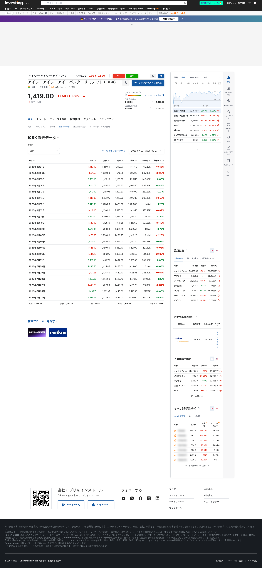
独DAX (177, 130)
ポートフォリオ (176, 501)
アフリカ (152, 13)
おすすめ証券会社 (184, 316)
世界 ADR (81, 13)
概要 (30, 126)
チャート (41, 119)
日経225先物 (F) (181, 116)
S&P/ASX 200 (180, 135)
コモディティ (194, 77)
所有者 (52, 126)
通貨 (176, 77)
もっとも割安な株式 (185, 408)
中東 (125, 13)
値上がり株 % (192, 258)
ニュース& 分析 (58, 119)
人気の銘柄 (178, 258)
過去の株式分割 (79, 126)
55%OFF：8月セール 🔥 (211, 3)
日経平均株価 (179, 111)
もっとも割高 (194, 416)
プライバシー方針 (235, 561)
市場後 (71, 13)
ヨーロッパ (116, 13)
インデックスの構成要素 (100, 126)
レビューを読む (217, 339)
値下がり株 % (208, 258)
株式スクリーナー (136, 9)
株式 (9, 13)
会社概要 (208, 489)
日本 (34, 13)
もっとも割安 (179, 416)
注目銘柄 (179, 250)
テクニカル (90, 119)
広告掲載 (208, 495)
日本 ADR (91, 13)
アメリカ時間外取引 (58, 13)
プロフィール (40, 126)
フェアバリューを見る (152, 95)
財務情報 (75, 119)
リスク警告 (252, 561)
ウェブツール (175, 507)
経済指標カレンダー (116, 9)
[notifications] (249, 2)
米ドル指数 (178, 140)
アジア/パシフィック (137, 13)
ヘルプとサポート (212, 501)
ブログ (172, 489)
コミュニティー (107, 119)
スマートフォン (176, 495)
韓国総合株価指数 (181, 120)
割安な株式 (163, 13)
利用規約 (219, 561)
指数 (183, 77)
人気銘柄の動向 (182, 358)
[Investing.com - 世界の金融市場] (17, 3)
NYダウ (177, 125)
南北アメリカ (103, 13)
